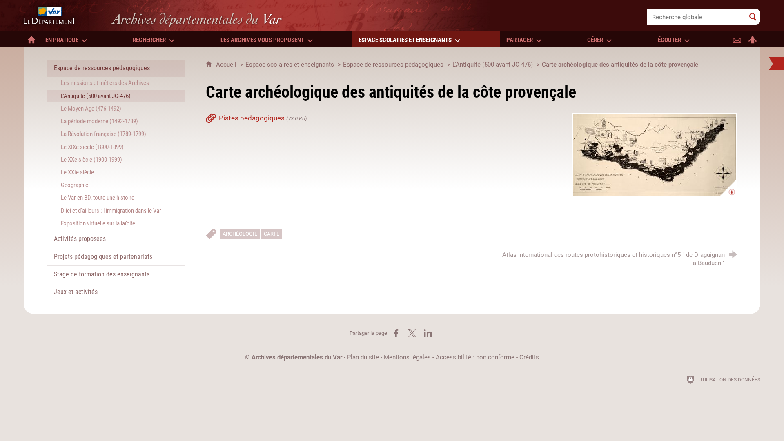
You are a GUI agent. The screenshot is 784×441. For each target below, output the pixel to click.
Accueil (227, 64)
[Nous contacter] (737, 39)
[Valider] (752, 16)
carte (271, 234)
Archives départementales (197, 19)
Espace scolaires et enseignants (289, 64)
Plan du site (363, 357)
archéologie (240, 234)
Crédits (529, 357)
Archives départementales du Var (297, 357)
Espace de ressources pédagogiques (393, 64)
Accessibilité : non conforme (475, 357)
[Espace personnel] (752, 39)
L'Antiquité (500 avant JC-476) (492, 64)
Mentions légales (407, 357)
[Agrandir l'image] (654, 155)
